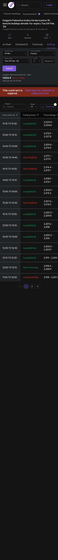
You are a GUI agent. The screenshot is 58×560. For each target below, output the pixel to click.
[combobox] (49, 61)
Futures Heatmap (12, 14)
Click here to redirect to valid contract (40, 92)
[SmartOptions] (11, 5)
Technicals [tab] (37, 44)
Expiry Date (9, 58)
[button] (16, 115)
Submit (9, 68)
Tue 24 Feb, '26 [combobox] (12, 61)
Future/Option (36, 51)
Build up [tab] (51, 44)
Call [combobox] (35, 61)
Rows (33, 104)
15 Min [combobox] (7, 53)
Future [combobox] (34, 53)
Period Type (9, 51)
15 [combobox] (32, 107)
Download (49, 107)
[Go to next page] (37, 286)
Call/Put (36, 58)
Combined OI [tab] (21, 44)
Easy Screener (30, 14)
